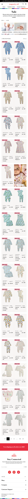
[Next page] (23, 439)
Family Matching (21, 7)
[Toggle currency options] (25, 476)
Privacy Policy (3, 496)
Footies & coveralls (7, 32)
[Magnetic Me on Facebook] (9, 472)
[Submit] (25, 466)
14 (20, 438)
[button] (26, 4)
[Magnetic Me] (14, 4)
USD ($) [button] (3, 476)
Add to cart (8, 54)
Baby (4, 7)
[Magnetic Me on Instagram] (14, 472)
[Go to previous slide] (2, 2)
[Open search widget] (23, 4)
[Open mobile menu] (2, 4)
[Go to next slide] (26, 2)
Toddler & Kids (11, 7)
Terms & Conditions (4, 495)
